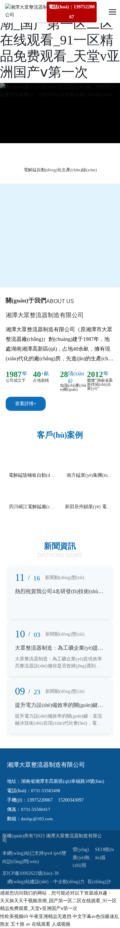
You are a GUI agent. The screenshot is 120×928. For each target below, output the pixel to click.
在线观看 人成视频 (51, 924)
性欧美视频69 (14, 916)
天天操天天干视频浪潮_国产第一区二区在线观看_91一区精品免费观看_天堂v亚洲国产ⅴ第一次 (60, 40)
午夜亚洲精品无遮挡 (50, 916)
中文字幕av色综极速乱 (96, 916)
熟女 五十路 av (15, 924)
